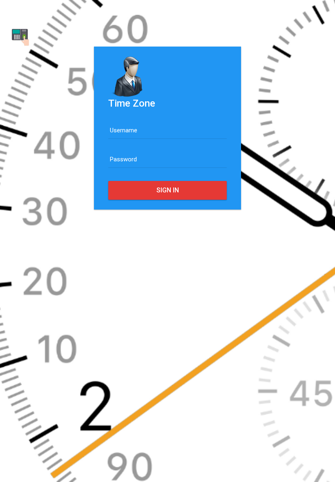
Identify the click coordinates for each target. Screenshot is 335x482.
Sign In (167, 190)
